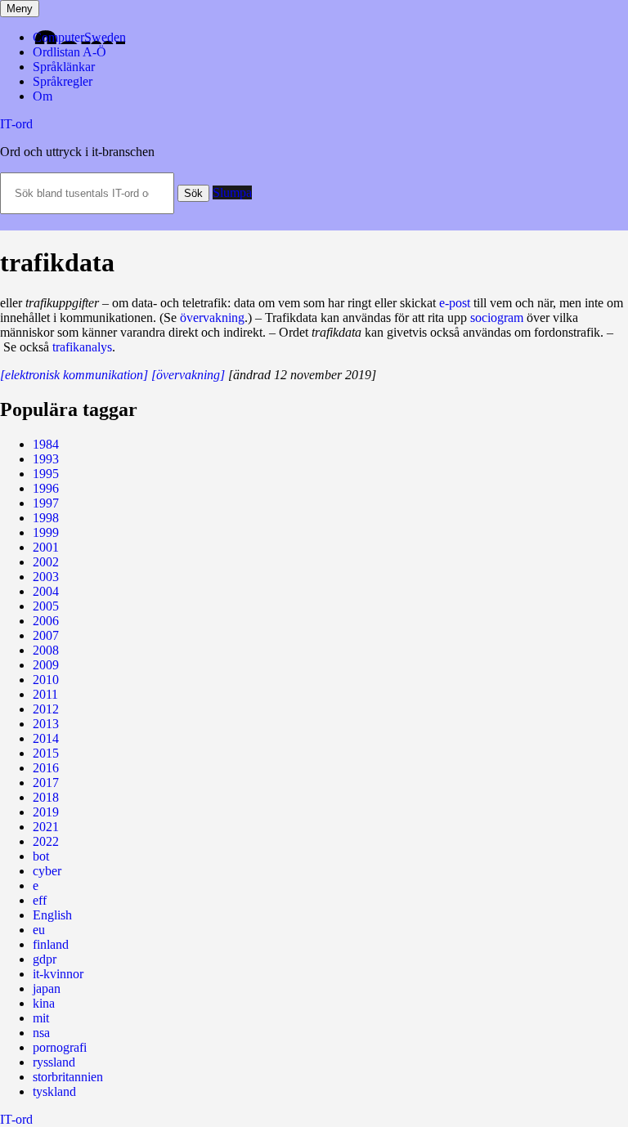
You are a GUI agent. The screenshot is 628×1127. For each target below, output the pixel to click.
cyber (47, 871)
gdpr (44, 959)
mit (41, 1018)
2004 (46, 591)
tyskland (54, 1091)
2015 (46, 753)
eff (40, 900)
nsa (41, 1033)
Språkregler (62, 81)
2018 (46, 797)
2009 (46, 665)
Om (42, 96)
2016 (46, 768)
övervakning (212, 317)
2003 (46, 577)
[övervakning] (188, 375)
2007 (46, 635)
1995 (46, 474)
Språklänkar (64, 67)
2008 (46, 650)
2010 (46, 679)
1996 (46, 488)
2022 (46, 841)
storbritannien (68, 1077)
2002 (46, 562)
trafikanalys (82, 347)
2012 (46, 709)
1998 (46, 518)
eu (39, 930)
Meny (20, 8)
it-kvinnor (58, 974)
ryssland (54, 1062)
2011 (45, 694)
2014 (46, 738)
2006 (46, 621)
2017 (46, 782)
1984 (46, 444)
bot (41, 856)
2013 (46, 724)
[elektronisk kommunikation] (74, 375)
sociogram (496, 317)
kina (44, 1003)
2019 (46, 812)
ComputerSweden (79, 37)
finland (51, 944)
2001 (46, 547)
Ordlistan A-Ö (69, 52)
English (52, 915)
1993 (46, 459)
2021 (46, 827)
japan (47, 988)
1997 (46, 503)
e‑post (454, 303)
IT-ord (16, 124)
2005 (46, 606)
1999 (46, 532)
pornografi (60, 1047)
